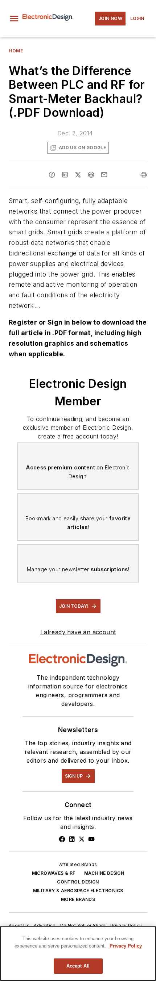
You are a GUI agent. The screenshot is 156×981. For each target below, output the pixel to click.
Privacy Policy (126, 925)
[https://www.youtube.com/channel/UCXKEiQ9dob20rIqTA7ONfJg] (91, 839)
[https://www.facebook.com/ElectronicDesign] (62, 839)
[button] (14, 18)
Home (16, 50)
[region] (78, 953)
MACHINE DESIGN (104, 873)
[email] (104, 174)
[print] (143, 174)
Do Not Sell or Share (83, 925)
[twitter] (78, 174)
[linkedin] (65, 174)
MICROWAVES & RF (53, 873)
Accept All (78, 966)
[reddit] (91, 174)
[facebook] (52, 174)
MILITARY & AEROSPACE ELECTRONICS (78, 890)
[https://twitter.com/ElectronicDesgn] (81, 839)
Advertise (45, 925)
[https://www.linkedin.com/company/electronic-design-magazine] (71, 839)
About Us (19, 925)
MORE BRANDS (78, 899)
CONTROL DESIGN (78, 882)
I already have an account (78, 632)
